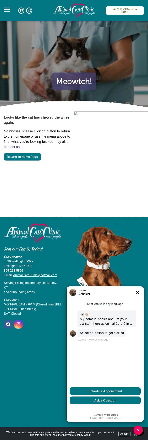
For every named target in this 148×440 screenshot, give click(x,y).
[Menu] (7, 9)
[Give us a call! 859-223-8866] (125, 10)
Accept (124, 433)
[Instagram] (18, 324)
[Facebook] (8, 324)
